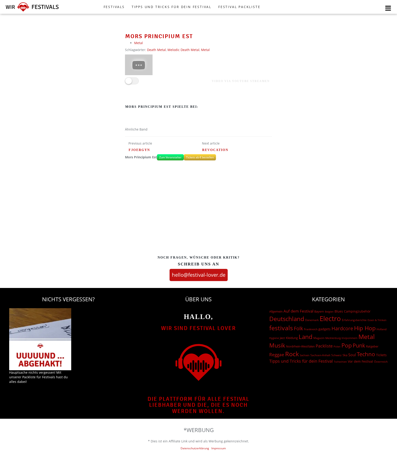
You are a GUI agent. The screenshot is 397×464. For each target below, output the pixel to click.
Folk (298, 328)
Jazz (282, 338)
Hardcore (342, 328)
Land (305, 337)
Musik (277, 345)
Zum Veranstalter (170, 157)
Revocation (215, 150)
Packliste (324, 346)
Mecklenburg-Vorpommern (341, 338)
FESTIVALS (114, 7)
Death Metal (156, 50)
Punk (359, 345)
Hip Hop (365, 328)
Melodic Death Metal (183, 50)
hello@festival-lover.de (198, 274)
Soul (352, 354)
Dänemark (312, 320)
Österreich (381, 362)
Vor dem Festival (360, 361)
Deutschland (286, 319)
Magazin (318, 338)
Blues (339, 311)
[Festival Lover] (32, 11)
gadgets (324, 329)
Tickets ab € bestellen (200, 157)
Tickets (381, 355)
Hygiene (274, 338)
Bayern (319, 311)
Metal (138, 43)
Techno (366, 354)
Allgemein (276, 311)
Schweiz (336, 355)
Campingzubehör (357, 311)
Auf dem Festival (298, 311)
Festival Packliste (239, 7)
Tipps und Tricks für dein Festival (171, 7)
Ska (345, 355)
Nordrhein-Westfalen (300, 346)
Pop (346, 345)
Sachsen (304, 355)
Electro (330, 318)
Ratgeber (372, 346)
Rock (292, 354)
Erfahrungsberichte (354, 320)
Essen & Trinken (377, 320)
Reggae (276, 355)
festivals (281, 328)
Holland (381, 329)
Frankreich (311, 329)
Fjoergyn (139, 150)
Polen (337, 346)
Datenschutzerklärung (195, 448)
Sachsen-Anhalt (320, 355)
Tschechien (340, 361)
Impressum (218, 448)
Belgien (329, 311)
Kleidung (292, 338)
